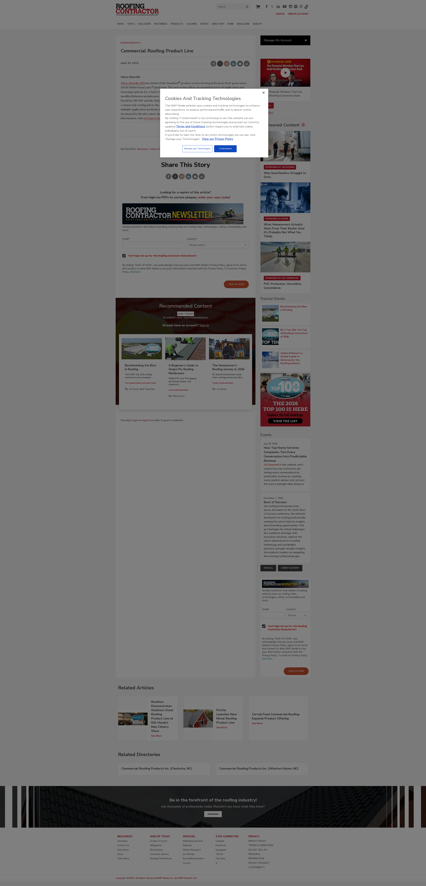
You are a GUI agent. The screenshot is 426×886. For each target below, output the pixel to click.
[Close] (263, 92)
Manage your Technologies (197, 148)
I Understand (225, 148)
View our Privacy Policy (217, 139)
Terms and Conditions (190, 126)
